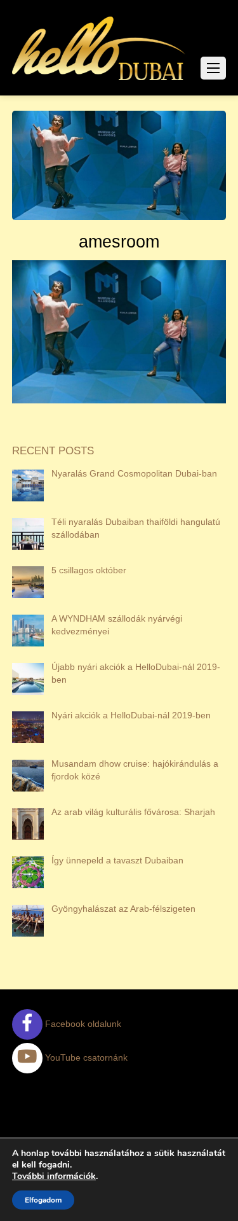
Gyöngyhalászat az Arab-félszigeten (123, 909)
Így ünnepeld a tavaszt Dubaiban (117, 860)
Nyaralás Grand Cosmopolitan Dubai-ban (134, 473)
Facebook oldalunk (82, 1024)
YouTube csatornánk (85, 1057)
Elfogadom (43, 1200)
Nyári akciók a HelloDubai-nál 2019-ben (131, 715)
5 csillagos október (88, 570)
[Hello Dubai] (99, 80)
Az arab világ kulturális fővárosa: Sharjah (133, 812)
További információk (54, 1176)
